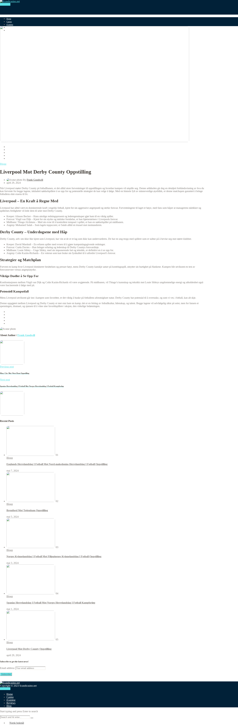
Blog (8, 705)
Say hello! (5, 4)
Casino (9, 22)
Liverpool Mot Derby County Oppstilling (28, 649)
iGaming (9, 25)
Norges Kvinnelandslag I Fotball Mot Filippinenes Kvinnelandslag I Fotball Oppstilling (53, 556)
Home (8, 19)
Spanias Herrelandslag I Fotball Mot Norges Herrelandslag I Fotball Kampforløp (50, 602)
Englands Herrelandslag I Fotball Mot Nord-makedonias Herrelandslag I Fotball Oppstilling (57, 464)
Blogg (3, 164)
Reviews (10, 703)
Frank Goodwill (35, 179)
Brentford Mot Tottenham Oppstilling (27, 510)
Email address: (8, 668)
